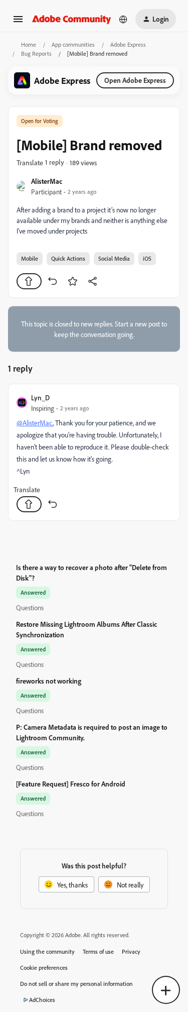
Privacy (131, 951)
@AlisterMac (35, 422)
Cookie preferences (44, 967)
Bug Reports (36, 53)
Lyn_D (40, 397)
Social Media (114, 258)
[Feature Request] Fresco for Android (70, 783)
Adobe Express (128, 44)
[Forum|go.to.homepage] (71, 19)
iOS (147, 258)
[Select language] (123, 19)
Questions (30, 607)
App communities (73, 44)
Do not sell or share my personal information (76, 983)
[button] (18, 22)
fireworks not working (48, 681)
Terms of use (98, 951)
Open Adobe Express (135, 80)
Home (28, 44)
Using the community (47, 951)
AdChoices (42, 999)
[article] (94, 452)
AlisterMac (46, 181)
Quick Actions (68, 258)
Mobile (29, 258)
